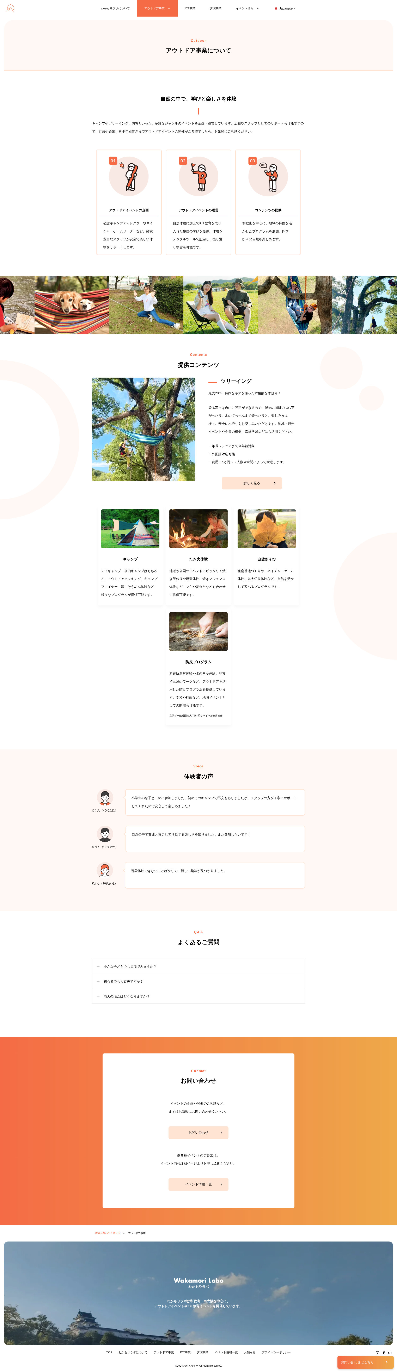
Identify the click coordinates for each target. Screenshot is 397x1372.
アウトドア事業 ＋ (157, 8)
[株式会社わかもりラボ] (10, 8)
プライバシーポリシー (276, 1352)
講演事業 (215, 8)
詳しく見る (252, 483)
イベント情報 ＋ (247, 8)
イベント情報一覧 (198, 1184)
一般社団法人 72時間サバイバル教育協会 (199, 715)
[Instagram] (377, 1353)
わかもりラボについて (115, 8)
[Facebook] (383, 1353)
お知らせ (250, 1352)
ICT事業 (190, 8)
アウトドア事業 (164, 1352)
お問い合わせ (198, 1132)
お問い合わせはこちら (357, 1362)
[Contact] (390, 1353)
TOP (109, 1352)
